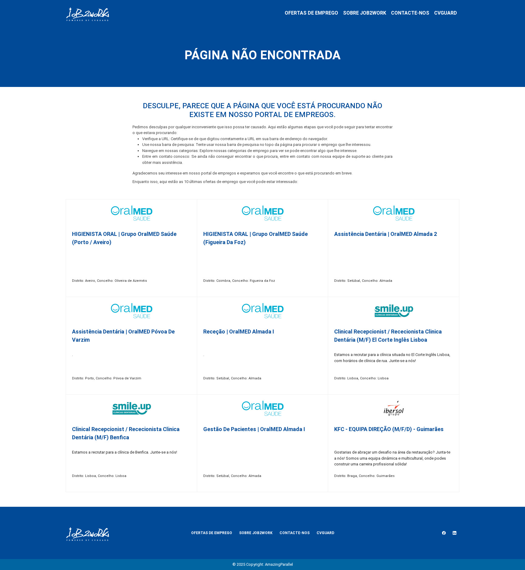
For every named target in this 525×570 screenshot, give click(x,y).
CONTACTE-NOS (410, 13)
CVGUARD (445, 13)
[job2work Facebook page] (444, 533)
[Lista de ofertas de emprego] (87, 13)
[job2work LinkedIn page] (454, 533)
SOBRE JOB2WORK (364, 13)
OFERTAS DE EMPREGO (311, 13)
